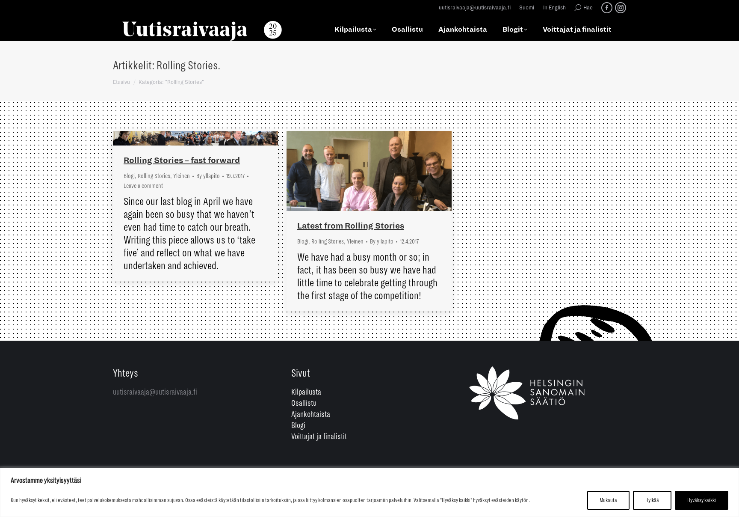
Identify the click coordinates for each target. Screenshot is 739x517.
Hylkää (652, 500)
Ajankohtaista (310, 414)
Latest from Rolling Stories (350, 226)
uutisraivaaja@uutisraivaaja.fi (475, 8)
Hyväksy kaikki (701, 500)
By (208, 175)
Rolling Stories (154, 175)
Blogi (129, 175)
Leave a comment (143, 185)
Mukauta (608, 500)
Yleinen (181, 175)
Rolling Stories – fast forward (182, 160)
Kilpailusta (306, 392)
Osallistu (303, 403)
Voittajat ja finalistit (319, 436)
